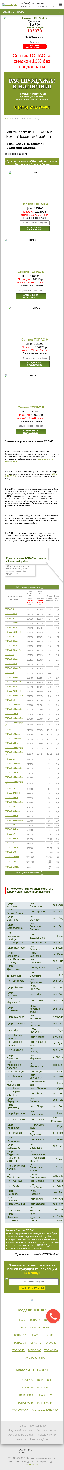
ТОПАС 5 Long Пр (13, 632)
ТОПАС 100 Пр (12, 857)
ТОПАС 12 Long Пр (14, 748)
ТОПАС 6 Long (11, 641)
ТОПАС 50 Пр (11, 838)
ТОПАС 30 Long (12, 811)
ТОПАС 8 (9, 655)
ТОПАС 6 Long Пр (13, 650)
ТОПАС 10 (10, 700)
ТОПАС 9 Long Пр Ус (14, 695)
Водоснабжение (41, 164)
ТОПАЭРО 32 (20, 1410)
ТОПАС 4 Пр (11, 614)
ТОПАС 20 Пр (11, 798)
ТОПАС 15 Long (12, 763)
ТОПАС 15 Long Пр (14, 777)
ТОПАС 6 (9, 636)
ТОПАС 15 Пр (11, 772)
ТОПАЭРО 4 (44, 1380)
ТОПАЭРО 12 (44, 1395)
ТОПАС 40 (10, 825)
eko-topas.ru (32, 1465)
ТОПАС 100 (10, 852)
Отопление (22, 164)
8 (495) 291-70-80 (32, 107)
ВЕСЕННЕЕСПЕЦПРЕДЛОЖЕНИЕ (34, 46)
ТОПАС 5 (11, 476)
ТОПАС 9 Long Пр (13, 691)
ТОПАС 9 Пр (11, 686)
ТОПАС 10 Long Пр (14, 718)
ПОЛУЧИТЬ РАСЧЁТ (32, 1288)
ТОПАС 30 (10, 806)
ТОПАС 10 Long (12, 704)
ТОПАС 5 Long (11, 623)
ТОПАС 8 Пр (11, 664)
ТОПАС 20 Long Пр (14, 802)
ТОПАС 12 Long (12, 734)
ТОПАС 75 (10, 843)
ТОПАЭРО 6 (26, 1387)
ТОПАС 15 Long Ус (13, 768)
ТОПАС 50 (10, 834)
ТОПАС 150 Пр (12, 867)
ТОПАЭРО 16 (26, 1402)
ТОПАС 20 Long (12, 793)
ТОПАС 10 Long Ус (13, 709)
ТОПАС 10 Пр (11, 714)
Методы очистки (47, 1434)
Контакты (21, 1439)
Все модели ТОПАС (35, 1358)
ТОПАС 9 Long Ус (13, 682)
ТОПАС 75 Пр (11, 847)
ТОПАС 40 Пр (11, 829)
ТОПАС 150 (10, 861)
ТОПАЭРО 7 (44, 1387)
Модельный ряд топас (20, 1430)
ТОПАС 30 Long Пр (14, 820)
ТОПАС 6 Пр (11, 645)
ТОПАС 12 (10, 729)
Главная (7, 118)
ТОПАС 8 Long (11, 659)
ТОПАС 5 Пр (11, 627)
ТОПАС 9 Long (11, 677)
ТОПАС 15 (10, 759)
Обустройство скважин (44, 161)
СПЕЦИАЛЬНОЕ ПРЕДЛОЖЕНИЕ (34, 228)
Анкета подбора (39, 1439)
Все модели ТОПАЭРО (45, 1410)
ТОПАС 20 (10, 788)
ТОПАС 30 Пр (11, 816)
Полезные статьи (46, 1430)
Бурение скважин (17, 161)
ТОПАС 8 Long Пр (13, 668)
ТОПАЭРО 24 (44, 1402)
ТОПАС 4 (9, 609)
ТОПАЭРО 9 (26, 1395)
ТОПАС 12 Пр (11, 743)
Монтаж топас (38, 1425)
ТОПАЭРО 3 (26, 1380)
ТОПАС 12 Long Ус (13, 738)
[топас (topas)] (9, 4)
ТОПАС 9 (9, 673)
